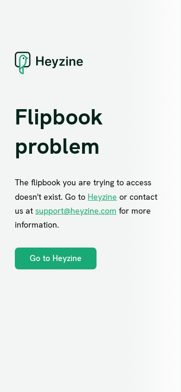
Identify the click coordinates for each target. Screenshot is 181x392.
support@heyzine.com (75, 210)
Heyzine (102, 196)
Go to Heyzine (56, 258)
